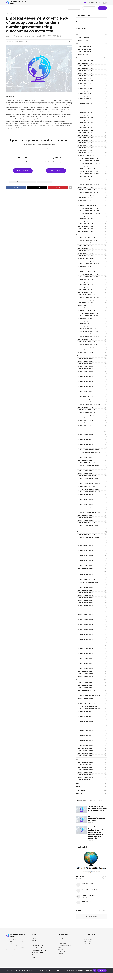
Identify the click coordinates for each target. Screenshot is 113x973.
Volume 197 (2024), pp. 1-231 (85, 719)
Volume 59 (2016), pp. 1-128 (85, 228)
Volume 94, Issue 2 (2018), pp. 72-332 (89, 415)
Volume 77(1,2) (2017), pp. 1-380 (86, 294)
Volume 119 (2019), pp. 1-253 (85, 444)
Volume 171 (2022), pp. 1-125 (85, 634)
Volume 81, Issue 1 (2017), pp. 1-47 (89, 313)
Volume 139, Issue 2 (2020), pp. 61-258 (90, 540)
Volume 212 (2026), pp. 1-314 (85, 764)
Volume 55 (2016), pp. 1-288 (85, 218)
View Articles (24, 8)
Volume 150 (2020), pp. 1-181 (85, 568)
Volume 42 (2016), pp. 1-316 (85, 152)
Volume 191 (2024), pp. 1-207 (85, 698)
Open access (80, 21)
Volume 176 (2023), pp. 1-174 (85, 651)
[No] (111, 970)
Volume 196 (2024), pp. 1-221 (85, 716)
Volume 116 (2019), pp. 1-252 (85, 436)
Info (77, 783)
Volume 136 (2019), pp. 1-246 (85, 517)
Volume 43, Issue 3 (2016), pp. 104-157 (90, 163)
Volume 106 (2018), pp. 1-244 (85, 373)
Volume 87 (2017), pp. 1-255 (85, 339)
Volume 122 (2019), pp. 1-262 (85, 457)
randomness (47, 181)
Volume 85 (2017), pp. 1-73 (85, 326)
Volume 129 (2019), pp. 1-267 (85, 494)
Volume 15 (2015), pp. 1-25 (85, 73)
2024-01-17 (9, 41)
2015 (77, 57)
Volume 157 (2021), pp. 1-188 (85, 595)
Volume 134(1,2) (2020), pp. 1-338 (86, 507)
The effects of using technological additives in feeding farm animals (97, 808)
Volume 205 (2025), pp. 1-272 (85, 743)
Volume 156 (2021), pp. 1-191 (85, 592)
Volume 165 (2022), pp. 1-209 (85, 619)
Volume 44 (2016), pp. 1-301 (85, 166)
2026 (77, 759)
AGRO (60, 956)
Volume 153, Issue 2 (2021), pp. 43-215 (90, 585)
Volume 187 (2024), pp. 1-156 (85, 682)
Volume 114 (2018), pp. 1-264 (85, 394)
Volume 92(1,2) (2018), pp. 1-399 (86, 399)
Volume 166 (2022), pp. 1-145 (85, 622)
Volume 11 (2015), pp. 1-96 (85, 63)
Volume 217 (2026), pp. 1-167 (85, 777)
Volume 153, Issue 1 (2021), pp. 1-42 (89, 582)
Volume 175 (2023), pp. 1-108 (85, 648)
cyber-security (31, 181)
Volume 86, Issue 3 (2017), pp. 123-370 (90, 336)
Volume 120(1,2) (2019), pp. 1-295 (86, 447)
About (14, 8)
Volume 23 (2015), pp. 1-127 (85, 93)
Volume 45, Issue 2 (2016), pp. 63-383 (89, 173)
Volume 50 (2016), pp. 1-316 (85, 197)
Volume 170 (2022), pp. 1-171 (85, 632)
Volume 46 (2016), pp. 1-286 (85, 176)
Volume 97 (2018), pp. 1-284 (85, 423)
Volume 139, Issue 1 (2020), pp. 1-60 (89, 537)
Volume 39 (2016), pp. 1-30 (85, 145)
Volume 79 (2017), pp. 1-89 (85, 305)
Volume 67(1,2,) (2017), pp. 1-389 (86, 258)
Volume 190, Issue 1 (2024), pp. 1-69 (89, 693)
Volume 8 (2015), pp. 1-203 (85, 101)
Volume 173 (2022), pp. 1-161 (85, 639)
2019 (11, 13)
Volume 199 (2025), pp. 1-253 (85, 728)
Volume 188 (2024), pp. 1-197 (85, 685)
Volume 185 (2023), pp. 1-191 (85, 673)
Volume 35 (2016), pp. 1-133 (85, 135)
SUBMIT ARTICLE (89, 8)
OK (95, 970)
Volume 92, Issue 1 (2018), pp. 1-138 (89, 402)
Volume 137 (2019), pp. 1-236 (85, 520)
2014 (77, 43)
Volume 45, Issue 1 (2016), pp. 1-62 (89, 171)
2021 (77, 571)
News (41, 8)
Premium (79, 793)
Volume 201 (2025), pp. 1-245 (85, 733)
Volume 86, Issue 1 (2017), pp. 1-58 (89, 331)
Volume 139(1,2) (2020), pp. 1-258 (86, 534)
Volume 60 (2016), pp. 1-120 (85, 231)
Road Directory (62, 951)
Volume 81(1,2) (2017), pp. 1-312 (86, 310)
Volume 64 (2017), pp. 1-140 (85, 250)
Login (92, 2)
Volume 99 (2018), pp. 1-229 (85, 428)
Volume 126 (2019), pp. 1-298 (85, 473)
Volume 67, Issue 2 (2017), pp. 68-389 (89, 263)
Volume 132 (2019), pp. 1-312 (85, 502)
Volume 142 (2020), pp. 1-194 (85, 548)
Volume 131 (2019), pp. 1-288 (85, 499)
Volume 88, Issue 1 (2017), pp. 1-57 (89, 344)
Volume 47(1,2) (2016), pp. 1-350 (86, 179)
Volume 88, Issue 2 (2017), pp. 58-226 (89, 347)
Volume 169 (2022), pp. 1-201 (85, 629)
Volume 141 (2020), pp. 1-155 (85, 545)
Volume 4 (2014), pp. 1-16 (84, 49)
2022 (77, 611)
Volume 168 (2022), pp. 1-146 (85, 627)
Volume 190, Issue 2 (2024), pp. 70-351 (90, 695)
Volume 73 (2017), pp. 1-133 (85, 284)
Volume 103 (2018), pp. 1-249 (85, 366)
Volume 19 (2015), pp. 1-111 (85, 83)
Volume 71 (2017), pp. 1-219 (85, 279)
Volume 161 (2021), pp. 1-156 (85, 605)
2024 (77, 679)
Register (102, 8)
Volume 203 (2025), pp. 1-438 (85, 738)
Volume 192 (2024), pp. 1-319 (85, 700)
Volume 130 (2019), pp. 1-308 (85, 497)
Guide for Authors (87, 901)
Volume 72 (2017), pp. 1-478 (85, 282)
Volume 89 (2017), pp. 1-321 (85, 349)
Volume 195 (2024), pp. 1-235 (85, 714)
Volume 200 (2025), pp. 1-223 (85, 730)
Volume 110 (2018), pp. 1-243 (85, 384)
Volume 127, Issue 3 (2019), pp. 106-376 (90, 483)
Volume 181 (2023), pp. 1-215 (85, 663)
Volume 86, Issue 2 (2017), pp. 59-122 (89, 334)
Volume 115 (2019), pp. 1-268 (85, 434)
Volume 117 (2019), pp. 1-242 (85, 439)
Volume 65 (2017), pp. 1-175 (85, 253)
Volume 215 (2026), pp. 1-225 (85, 772)
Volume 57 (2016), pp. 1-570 (85, 223)
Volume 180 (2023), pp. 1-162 (85, 661)
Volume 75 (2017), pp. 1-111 (85, 289)
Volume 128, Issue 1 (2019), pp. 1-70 (89, 489)
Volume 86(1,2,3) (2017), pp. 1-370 (87, 328)
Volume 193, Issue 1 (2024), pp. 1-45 (89, 706)
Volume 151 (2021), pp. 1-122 (85, 574)
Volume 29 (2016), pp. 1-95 (85, 120)
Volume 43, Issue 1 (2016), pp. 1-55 (89, 158)
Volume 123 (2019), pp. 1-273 (85, 460)
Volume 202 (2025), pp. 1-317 (85, 735)
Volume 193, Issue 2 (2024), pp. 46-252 (90, 708)
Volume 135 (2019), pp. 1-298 (85, 515)
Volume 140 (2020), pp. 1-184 (85, 543)
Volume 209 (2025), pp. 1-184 (85, 753)
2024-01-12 (91, 822)
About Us (80, 876)
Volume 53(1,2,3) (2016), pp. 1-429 (87, 205)
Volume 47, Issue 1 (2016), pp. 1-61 (89, 182)
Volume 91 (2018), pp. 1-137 (85, 396)
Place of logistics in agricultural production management (96, 818)
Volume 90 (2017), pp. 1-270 (85, 352)
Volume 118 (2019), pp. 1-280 (85, 442)
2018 (77, 356)
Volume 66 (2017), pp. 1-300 (85, 255)
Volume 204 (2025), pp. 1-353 (85, 740)
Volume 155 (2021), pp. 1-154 (85, 590)
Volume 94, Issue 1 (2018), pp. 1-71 (89, 412)
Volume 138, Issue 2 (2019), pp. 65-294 (90, 528)
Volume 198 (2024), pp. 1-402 (85, 721)
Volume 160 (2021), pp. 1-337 (85, 602)
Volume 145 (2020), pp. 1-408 (85, 555)
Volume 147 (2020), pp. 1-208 (85, 560)
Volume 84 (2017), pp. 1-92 (85, 323)
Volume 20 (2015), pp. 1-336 (85, 85)
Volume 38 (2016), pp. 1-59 (85, 142)
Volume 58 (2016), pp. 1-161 (85, 226)
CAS (59, 941)
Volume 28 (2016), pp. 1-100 (85, 117)
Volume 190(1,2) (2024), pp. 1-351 (86, 690)
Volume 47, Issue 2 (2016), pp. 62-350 (89, 184)
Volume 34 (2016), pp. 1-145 (85, 132)
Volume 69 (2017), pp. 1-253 (85, 269)
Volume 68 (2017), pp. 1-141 (85, 266)
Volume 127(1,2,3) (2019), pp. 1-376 (87, 475)
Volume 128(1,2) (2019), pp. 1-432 (86, 486)
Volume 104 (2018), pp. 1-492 (85, 368)
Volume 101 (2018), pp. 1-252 (85, 361)
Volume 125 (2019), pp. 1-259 (85, 470)
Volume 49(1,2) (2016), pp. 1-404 (86, 189)
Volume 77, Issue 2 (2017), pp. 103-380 (90, 300)
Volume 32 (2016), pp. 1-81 (85, 127)
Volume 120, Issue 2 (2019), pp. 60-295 (90, 452)
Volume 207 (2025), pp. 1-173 (85, 748)
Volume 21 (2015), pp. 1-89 (85, 88)
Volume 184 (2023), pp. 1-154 (85, 671)
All (91, 800)
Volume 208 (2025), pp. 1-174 (85, 750)
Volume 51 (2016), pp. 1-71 (85, 200)
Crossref (60, 938)
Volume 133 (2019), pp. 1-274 (85, 504)
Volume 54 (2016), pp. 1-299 (85, 216)
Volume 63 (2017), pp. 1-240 (85, 248)
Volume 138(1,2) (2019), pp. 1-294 (86, 522)
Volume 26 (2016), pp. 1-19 (85, 112)
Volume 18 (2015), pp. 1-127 (85, 80)
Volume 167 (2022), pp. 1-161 (85, 624)
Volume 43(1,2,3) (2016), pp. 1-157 (87, 155)
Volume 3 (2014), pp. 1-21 (84, 46)
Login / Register (88, 939)
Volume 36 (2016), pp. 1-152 (85, 137)
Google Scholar (62, 943)
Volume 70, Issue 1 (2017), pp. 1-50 (89, 274)
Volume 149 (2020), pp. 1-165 (85, 565)
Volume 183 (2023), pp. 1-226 (85, 668)
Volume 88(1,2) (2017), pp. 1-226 (86, 341)
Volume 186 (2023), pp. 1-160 (85, 676)
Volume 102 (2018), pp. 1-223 (85, 363)
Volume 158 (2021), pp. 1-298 (85, 597)
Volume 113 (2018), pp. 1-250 (85, 391)
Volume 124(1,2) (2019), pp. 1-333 (86, 462)
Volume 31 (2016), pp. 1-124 (85, 125)
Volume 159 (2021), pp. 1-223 (85, 600)
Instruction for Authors (39, 947)
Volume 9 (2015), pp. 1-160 (85, 103)
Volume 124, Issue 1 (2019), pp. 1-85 (89, 465)
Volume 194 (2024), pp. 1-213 (85, 711)
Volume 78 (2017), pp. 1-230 (85, 302)
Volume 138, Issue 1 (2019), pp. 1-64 (89, 525)
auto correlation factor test (17, 181)
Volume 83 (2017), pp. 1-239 (85, 321)
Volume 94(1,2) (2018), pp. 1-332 (86, 409)
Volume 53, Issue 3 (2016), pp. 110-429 (90, 213)
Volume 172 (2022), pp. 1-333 (85, 637)
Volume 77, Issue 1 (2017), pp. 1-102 (89, 297)
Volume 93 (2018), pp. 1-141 (85, 407)
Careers (34, 8)
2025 (77, 725)
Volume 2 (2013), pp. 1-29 (84, 40)
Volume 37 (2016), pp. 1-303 (85, 140)
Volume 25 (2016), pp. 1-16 (85, 110)
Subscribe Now (22, 170)
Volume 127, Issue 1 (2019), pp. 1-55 (89, 478)
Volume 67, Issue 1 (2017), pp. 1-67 (89, 261)
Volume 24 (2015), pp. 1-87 (85, 96)
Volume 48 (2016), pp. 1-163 (85, 187)
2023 (77, 645)
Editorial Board (36, 943)
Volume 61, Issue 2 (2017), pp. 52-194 (89, 243)
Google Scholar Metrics (64, 945)
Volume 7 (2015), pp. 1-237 (85, 98)
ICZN (59, 947)
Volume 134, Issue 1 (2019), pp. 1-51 (89, 510)
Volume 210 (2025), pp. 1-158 (85, 755)
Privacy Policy (87, 941)
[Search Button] (79, 8)
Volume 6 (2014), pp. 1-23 (84, 54)
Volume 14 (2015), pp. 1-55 (85, 70)
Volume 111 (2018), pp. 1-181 (85, 386)
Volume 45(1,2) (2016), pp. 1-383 (86, 168)
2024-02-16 (91, 812)
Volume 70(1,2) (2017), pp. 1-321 (86, 271)
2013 (77, 34)
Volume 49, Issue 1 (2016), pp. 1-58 (89, 192)
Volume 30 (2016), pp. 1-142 (85, 122)
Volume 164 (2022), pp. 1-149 (85, 616)
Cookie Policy (87, 943)
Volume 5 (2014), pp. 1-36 (84, 51)
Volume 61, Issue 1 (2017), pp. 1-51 (89, 240)
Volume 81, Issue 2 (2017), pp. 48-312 (89, 315)
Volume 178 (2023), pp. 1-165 (85, 656)
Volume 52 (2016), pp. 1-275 (85, 203)
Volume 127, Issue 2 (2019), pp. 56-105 (90, 481)
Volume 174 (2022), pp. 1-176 (85, 642)
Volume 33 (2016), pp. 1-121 (85, 130)
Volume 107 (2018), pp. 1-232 (85, 376)
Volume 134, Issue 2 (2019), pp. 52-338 (90, 512)
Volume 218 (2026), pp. (84, 779)
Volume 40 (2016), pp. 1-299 (85, 147)
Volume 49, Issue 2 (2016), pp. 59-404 (89, 195)
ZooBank (60, 953)
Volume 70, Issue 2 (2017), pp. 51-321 (89, 276)
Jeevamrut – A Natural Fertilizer (91, 889)
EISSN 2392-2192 (82, 2)
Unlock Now (55, 170)
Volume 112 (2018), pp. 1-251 (85, 389)
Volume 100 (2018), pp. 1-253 (85, 358)
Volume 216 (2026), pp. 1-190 (85, 774)
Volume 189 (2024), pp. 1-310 (85, 687)
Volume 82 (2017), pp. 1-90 (85, 318)
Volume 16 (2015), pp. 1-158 (85, 75)
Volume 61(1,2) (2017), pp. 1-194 (86, 237)
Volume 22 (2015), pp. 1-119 (85, 91)
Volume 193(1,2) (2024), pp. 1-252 (86, 703)
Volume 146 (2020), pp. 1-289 (85, 558)
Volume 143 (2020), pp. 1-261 (85, 550)
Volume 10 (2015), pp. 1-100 (85, 60)
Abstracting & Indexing (88, 895)
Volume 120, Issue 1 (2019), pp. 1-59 (89, 449)
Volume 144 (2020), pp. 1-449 (85, 553)
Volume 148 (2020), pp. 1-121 (85, 563)
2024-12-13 (91, 840)
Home (8, 8)
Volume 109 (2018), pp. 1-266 (85, 381)
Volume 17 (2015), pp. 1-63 (85, 78)
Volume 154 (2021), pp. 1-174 (85, 587)
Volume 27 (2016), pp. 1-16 (85, 115)
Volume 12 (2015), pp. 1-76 (85, 65)
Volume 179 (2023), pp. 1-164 (85, 658)
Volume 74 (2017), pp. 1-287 (85, 287)
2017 (77, 234)
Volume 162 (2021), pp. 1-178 (85, 607)
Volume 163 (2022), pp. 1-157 (85, 614)
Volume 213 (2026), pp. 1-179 (85, 767)
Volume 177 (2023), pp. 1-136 (85, 653)
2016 (77, 107)
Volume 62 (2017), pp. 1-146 (85, 245)
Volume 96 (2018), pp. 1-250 (85, 420)
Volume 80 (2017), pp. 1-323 (85, 307)
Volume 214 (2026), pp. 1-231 (85, 769)
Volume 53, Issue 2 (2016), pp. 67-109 (89, 210)
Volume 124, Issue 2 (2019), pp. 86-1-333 (90, 468)
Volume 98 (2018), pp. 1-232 (85, 425)
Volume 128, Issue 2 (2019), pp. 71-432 (90, 491)
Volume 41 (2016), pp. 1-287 (85, 150)
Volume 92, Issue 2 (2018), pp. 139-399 (90, 404)
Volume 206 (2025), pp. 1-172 (85, 745)
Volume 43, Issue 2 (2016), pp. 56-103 (89, 160)
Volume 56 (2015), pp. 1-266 (85, 221)
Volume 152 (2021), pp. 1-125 (85, 577)
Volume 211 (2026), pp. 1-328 (85, 762)
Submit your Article (87, 883)
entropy (39, 181)
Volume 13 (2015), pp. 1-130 (85, 68)
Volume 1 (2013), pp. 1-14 (84, 37)
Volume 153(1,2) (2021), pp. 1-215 (86, 579)
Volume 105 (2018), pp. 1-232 (85, 371)
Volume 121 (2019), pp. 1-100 (85, 455)
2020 (77, 532)
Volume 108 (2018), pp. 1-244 (85, 379)
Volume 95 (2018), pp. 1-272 (85, 418)
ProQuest (60, 949)
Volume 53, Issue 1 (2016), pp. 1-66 (89, 208)
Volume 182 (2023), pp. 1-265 (85, 666)
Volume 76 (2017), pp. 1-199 (85, 292)
